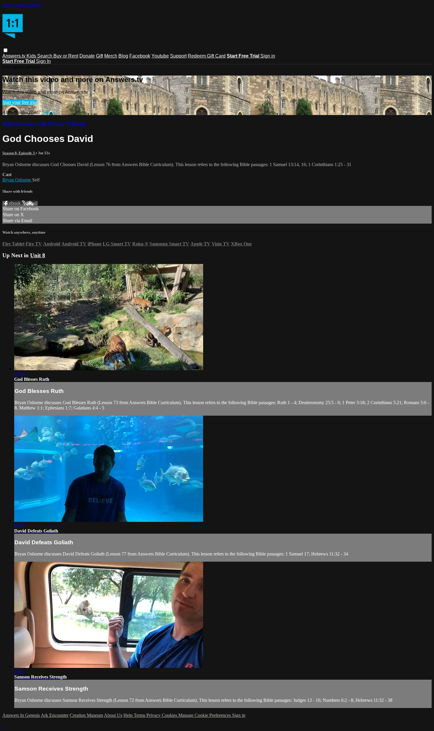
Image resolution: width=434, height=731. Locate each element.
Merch (110, 55)
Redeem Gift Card (207, 55)
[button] (5, 50)
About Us (113, 715)
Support (178, 55)
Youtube (160, 55)
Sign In (43, 61)
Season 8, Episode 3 (19, 153)
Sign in (267, 55)
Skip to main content (21, 4)
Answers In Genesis (21, 715)
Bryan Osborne (17, 179)
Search (45, 55)
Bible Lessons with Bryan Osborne (44, 123)
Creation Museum (86, 715)
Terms (140, 715)
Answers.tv (14, 55)
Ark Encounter (54, 715)
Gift (99, 55)
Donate (87, 55)
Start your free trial (19, 102)
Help (128, 715)
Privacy (154, 715)
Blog (123, 55)
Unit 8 (37, 255)
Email (32, 203)
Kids (32, 55)
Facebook (139, 55)
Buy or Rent (65, 55)
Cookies (170, 715)
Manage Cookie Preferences (205, 715)
